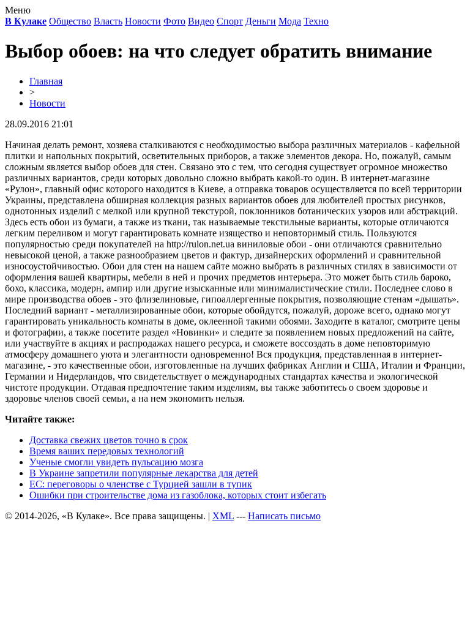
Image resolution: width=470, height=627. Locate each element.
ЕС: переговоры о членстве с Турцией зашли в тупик (140, 484)
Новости (143, 21)
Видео (201, 21)
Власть (108, 21)
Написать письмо (284, 516)
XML (223, 516)
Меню (18, 10)
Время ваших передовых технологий (106, 451)
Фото (174, 21)
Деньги (260, 21)
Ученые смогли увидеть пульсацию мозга (116, 462)
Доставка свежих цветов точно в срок (108, 440)
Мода (289, 21)
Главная (45, 81)
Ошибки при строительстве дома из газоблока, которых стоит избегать (177, 495)
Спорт (230, 21)
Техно (316, 21)
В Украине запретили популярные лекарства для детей (143, 473)
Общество (70, 21)
